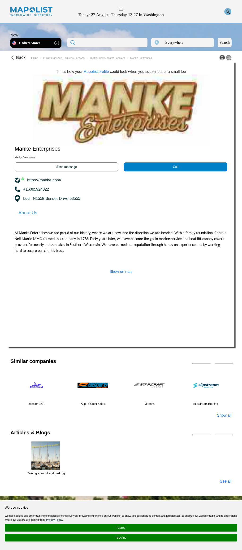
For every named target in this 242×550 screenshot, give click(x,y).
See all (226, 481)
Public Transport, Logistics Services (64, 58)
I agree (121, 527)
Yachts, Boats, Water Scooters (107, 58)
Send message (66, 167)
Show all (224, 415)
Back (21, 57)
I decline (121, 537)
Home (34, 58)
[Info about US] (57, 43)
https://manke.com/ (44, 180)
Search (225, 42)
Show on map (121, 272)
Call (175, 167)
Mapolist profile (96, 72)
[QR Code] (229, 58)
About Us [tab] (27, 212)
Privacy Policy (54, 519)
